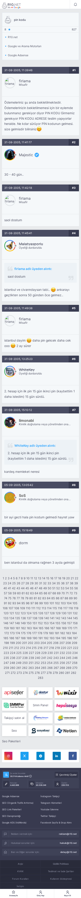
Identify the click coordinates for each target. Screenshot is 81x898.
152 (40, 623)
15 (47, 578)
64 (36, 593)
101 (52, 603)
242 (49, 658)
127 (46, 613)
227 (31, 653)
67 (50, 593)
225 (19, 653)
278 (49, 673)
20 (68, 578)
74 (5, 598)
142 (57, 618)
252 (37, 663)
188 (23, 638)
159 (6, 628)
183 (68, 633)
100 (46, 603)
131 (69, 613)
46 (32, 588)
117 (65, 608)
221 (69, 648)
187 (17, 638)
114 (49, 608)
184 (74, 633)
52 (58, 588)
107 (11, 608)
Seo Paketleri (11, 741)
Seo (14, 730)
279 (55, 673)
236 (12, 658)
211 (11, 648)
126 (40, 613)
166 (46, 628)
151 (34, 623)
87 (62, 598)
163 (29, 628)
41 (9, 588)
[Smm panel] (14, 705)
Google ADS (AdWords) (14, 822)
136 (23, 618)
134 (11, 618)
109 (22, 608)
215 (34, 648)
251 (31, 663)
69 (59, 593)
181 (57, 633)
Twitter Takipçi (48, 816)
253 (43, 663)
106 (5, 608)
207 (62, 643)
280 (61, 673)
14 (43, 578)
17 (55, 578)
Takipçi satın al (14, 718)
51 (53, 588)
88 (66, 598)
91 (5, 603)
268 (62, 668)
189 (29, 638)
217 (45, 648)
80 (31, 598)
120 (6, 613)
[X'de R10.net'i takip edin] (24, 756)
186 (11, 638)
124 (29, 613)
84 (48, 598)
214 (28, 648)
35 (58, 583)
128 (52, 613)
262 (24, 668)
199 (12, 643)
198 (6, 643)
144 (69, 618)
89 (71, 598)
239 (31, 658)
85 (53, 598)
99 (41, 603)
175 (23, 633)
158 (75, 623)
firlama (25, 81)
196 (69, 638)
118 (70, 608)
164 (35, 628)
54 (67, 588)
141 (52, 618)
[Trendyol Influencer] (66, 692)
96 (27, 603)
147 (11, 623)
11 (31, 578)
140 (46, 618)
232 (62, 653)
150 (29, 623)
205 (49, 643)
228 (37, 653)
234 (75, 653)
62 (27, 593)
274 (25, 673)
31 (40, 583)
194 (57, 638)
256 (62, 663)
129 (58, 613)
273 (19, 673)
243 (56, 658)
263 (31, 668)
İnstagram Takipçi (49, 796)
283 (40, 678)
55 (71, 588)
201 (24, 643)
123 (23, 613)
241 (43, 658)
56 (76, 588)
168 (58, 628)
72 (71, 593)
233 (68, 653)
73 (75, 593)
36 (63, 583)
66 (45, 593)
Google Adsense (10, 796)
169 (64, 628)
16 (51, 578)
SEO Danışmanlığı (11, 816)
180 (51, 633)
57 (5, 593)
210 (5, 648)
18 (59, 578)
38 (71, 583)
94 (18, 603)
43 (18, 588)
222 (75, 648)
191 (40, 638)
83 (44, 598)
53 (62, 588)
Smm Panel (40, 705)
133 (5, 618)
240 (37, 658)
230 (50, 653)
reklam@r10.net (68, 833)
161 (18, 628)
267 (56, 668)
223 (6, 653)
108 (16, 608)
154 (52, 623)
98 (36, 603)
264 (37, 668)
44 (23, 588)
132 (75, 613)
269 (68, 668)
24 (9, 583)
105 (74, 603)
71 (67, 593)
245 (68, 658)
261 (18, 668)
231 (56, 653)
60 (19, 593)
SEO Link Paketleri (11, 809)
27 (23, 583)
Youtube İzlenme (49, 809)
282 (73, 673)
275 (31, 673)
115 (54, 608)
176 (29, 633)
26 (18, 583)
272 (13, 673)
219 (57, 648)
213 (22, 648)
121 (11, 613)
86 (57, 598)
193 (52, 638)
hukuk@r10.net (68, 843)
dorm (23, 543)
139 (40, 618)
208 (68, 643)
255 (56, 663)
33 (49, 583)
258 (74, 663)
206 (55, 643)
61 (23, 593)
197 (75, 638)
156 (63, 623)
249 (18, 663)
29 (32, 583)
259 (6, 668)
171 (75, 628)
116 (60, 608)
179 (45, 633)
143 (63, 618)
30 (36, 583)
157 (69, 623)
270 (74, 668)
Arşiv (20, 863)
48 (40, 588)
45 (27, 588)
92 (9, 603)
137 (29, 618)
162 (23, 628)
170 (70, 628)
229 (44, 653)
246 (75, 658)
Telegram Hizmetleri (51, 802)
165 (40, 628)
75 (9, 598)
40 (5, 588)
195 (63, 638)
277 (43, 673)
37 (67, 583)
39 (76, 583)
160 (12, 628)
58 (10, 593)
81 (35, 598)
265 (43, 668)
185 (5, 638)
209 (74, 643)
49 (45, 588)
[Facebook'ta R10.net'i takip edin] (73, 756)
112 (38, 608)
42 (14, 588)
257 (68, 663)
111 (33, 608)
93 (14, 603)
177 (34, 633)
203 (37, 643)
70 (63, 593)
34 (54, 583)
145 (75, 618)
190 (34, 638)
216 (40, 648)
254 (49, 663)
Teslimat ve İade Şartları (61, 871)
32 (45, 583)
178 (40, 633)
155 (57, 623)
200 (18, 643)
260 (12, 668)
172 (6, 633)
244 (62, 658)
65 (41, 593)
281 (67, 673)
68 (54, 593)
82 (39, 598)
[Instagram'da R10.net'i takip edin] (8, 756)
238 (25, 658)
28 (27, 583)
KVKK (20, 871)
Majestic (26, 155)
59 (14, 593)
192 (46, 638)
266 (50, 668)
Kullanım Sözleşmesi (61, 878)
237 (18, 658)
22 (76, 578)
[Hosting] (40, 692)
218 (51, 648)
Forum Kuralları (20, 878)
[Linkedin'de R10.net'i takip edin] (57, 756)
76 (14, 598)
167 (52, 628)
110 (28, 608)
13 (39, 578)
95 (23, 603)
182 (62, 633)
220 (63, 648)
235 (6, 658)
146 (5, 623)
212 (16, 648)
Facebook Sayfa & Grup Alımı (56, 822)
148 (17, 623)
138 (34, 618)
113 (44, 608)
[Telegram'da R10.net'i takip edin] (40, 756)
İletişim (20, 886)
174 (18, 633)
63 (32, 593)
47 (36, 588)
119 (76, 608)
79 (26, 598)
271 (7, 673)
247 (6, 663)
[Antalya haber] (66, 718)
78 (22, 598)
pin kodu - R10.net (14, 5)
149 (23, 623)
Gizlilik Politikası (61, 863)
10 (27, 578)
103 (63, 603)
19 (63, 578)
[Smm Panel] (14, 692)
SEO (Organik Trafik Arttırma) (18, 802)
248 (12, 663)
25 (14, 583)
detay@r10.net (68, 852)
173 (12, 633)
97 (32, 603)
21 (72, 578)
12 (35, 578)
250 (25, 663)
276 (37, 673)
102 (57, 603)
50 (49, 588)
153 (46, 623)
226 (25, 653)
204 (43, 643)
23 (5, 583)
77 (18, 598)
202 (30, 643)
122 (17, 613)
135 (17, 618)
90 (75, 598)
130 (63, 613)
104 (69, 603)
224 (12, 653)
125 (34, 613)
